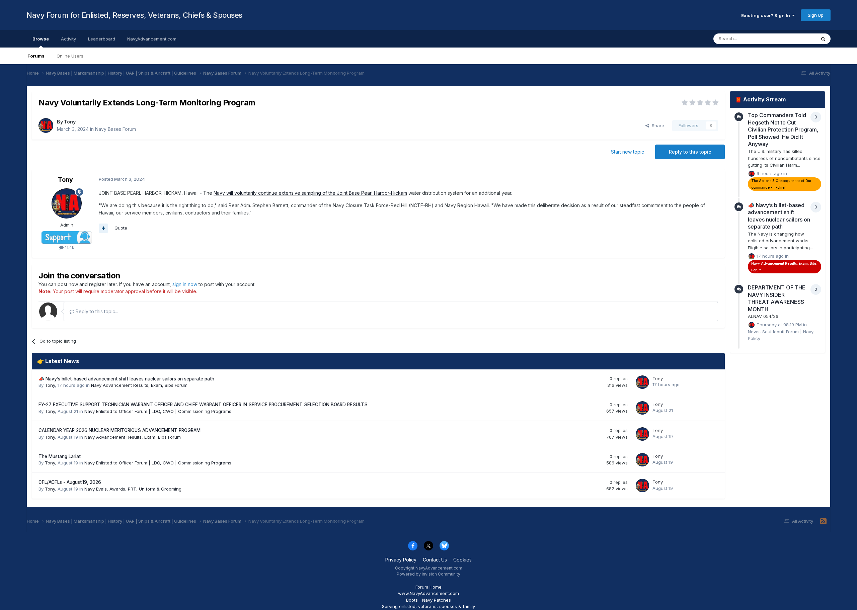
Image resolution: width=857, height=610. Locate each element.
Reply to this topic (690, 152)
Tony (70, 121)
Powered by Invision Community (428, 574)
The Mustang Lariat (59, 456)
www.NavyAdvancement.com (428, 593)
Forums (36, 56)
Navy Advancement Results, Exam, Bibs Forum (139, 385)
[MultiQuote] (103, 228)
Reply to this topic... (96, 311)
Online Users (70, 56)
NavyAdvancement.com (151, 38)
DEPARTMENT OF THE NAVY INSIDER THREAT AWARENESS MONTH (776, 298)
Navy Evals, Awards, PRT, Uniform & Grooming (132, 489)
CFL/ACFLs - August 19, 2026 (69, 482)
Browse (40, 38)
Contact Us (435, 559)
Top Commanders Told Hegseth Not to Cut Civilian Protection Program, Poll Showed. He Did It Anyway (783, 129)
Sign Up (816, 15)
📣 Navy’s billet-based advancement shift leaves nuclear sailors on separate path (126, 378)
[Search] (823, 38)
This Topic (796, 38)
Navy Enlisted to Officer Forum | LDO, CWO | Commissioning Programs (157, 411)
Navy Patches (436, 600)
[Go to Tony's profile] (45, 125)
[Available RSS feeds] (823, 521)
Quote (120, 228)
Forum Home (428, 587)
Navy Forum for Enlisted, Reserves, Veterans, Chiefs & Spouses (134, 15)
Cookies (462, 559)
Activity (68, 38)
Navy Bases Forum (115, 129)
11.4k (69, 247)
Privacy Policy (400, 559)
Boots (412, 600)
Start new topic (627, 152)
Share (656, 125)
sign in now (184, 284)
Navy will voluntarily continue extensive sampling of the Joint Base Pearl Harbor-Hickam (310, 193)
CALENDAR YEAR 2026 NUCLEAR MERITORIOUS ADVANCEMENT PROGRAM (119, 430)
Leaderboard (101, 38)
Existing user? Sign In (766, 15)
